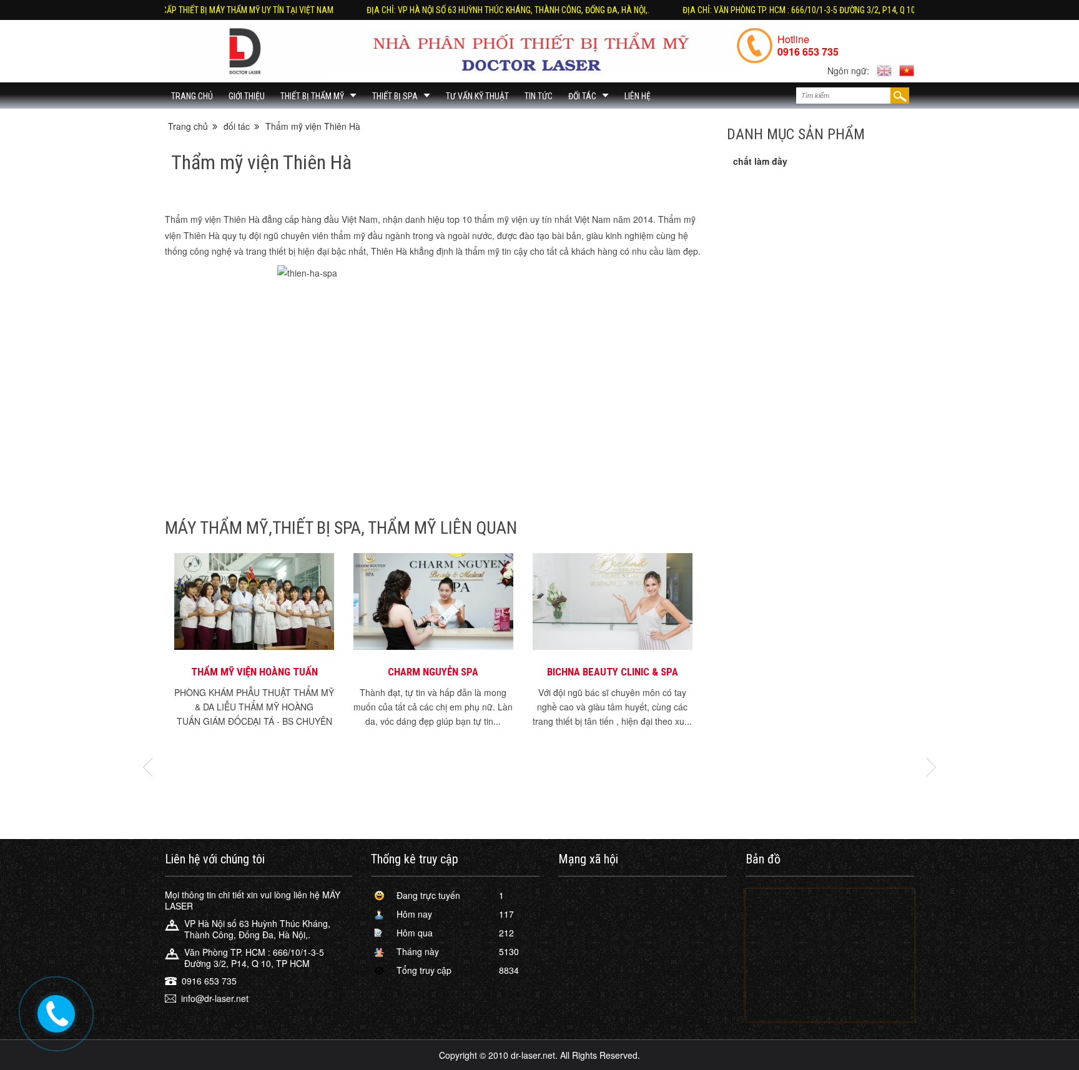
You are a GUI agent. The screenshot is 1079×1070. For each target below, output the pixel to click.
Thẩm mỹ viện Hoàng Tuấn (254, 671)
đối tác (582, 96)
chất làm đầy (760, 161)
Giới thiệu (247, 96)
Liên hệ (637, 96)
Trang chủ (192, 96)
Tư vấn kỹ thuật (477, 96)
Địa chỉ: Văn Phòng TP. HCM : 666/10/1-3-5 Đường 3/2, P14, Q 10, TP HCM (765, 10)
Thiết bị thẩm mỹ (312, 96)
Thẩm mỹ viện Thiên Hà (312, 126)
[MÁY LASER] (245, 51)
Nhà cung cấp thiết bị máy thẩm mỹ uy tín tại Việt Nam (177, 10)
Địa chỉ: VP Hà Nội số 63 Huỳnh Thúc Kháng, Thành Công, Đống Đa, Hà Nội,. (458, 10)
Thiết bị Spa (395, 96)
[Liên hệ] (54, 1010)
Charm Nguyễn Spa (433, 671)
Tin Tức (539, 96)
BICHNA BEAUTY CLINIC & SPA (612, 671)
